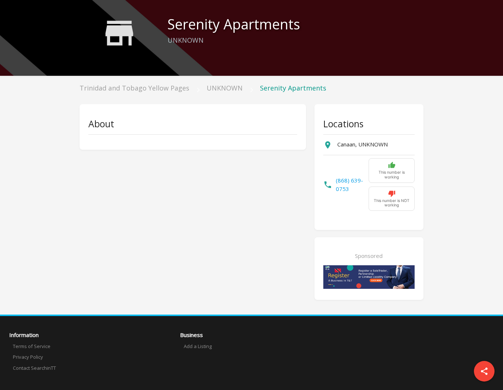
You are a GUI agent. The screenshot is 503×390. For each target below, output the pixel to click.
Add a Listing (198, 346)
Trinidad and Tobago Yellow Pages (134, 88)
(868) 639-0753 (349, 184)
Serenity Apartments (293, 88)
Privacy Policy (28, 357)
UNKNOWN (225, 88)
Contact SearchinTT (34, 368)
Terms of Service (31, 346)
